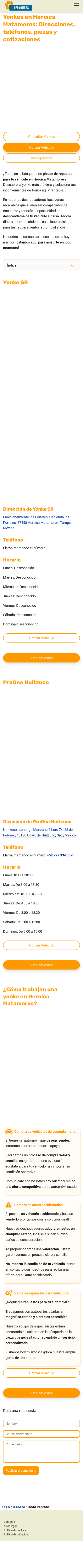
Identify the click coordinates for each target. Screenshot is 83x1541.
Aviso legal (10, 1526)
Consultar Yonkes (41, 137)
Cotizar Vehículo (41, 147)
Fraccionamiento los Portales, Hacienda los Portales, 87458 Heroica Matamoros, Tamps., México (37, 522)
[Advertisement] (41, 87)
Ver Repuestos (41, 658)
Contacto (9, 1521)
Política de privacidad (16, 1534)
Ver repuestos (41, 158)
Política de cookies (15, 1530)
